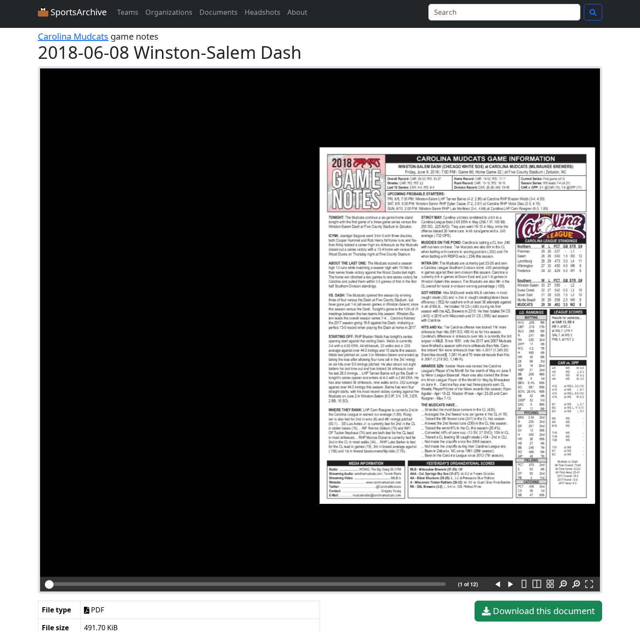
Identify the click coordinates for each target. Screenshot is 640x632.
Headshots (262, 12)
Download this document (543, 611)
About (297, 12)
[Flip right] (510, 584)
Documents (218, 12)
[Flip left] (497, 584)
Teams (127, 12)
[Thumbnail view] (549, 584)
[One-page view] (523, 584)
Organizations (168, 12)
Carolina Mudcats (73, 36)
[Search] (593, 12)
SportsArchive (77, 12)
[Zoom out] (562, 584)
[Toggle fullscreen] (589, 584)
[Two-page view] (536, 584)
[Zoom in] (576, 584)
